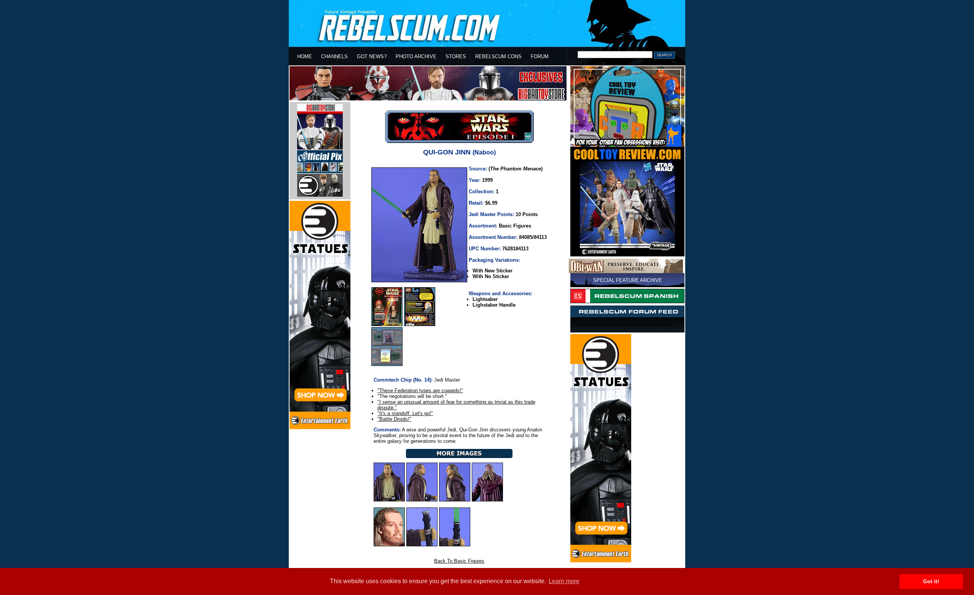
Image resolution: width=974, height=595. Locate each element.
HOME (304, 56)
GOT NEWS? (372, 56)
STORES (456, 56)
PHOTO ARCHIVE (416, 56)
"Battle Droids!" (394, 419)
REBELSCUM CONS (498, 56)
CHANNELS (334, 56)
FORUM (540, 56)
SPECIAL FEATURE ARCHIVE (627, 280)
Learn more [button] (564, 581)
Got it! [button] (931, 581)
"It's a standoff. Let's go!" (405, 413)
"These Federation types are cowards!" (420, 390)
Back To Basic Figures (459, 561)
